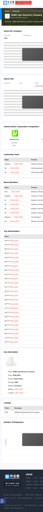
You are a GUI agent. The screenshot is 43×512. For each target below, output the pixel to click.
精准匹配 (28, 481)
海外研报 (28, 478)
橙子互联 (12, 498)
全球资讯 (28, 488)
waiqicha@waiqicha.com (17, 508)
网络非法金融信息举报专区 (25, 498)
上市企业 (35, 478)
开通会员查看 (18, 164)
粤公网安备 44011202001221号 (13, 505)
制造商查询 (36, 484)
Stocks (7, 11)
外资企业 (35, 488)
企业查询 (35, 481)
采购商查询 (29, 484)
